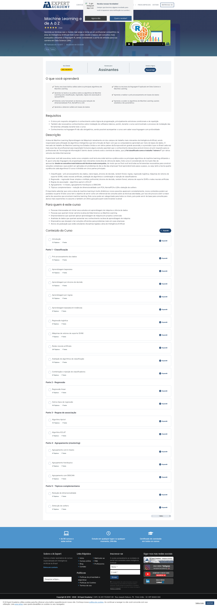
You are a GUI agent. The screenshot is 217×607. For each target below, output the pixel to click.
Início (82, 558)
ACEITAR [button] (210, 603)
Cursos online (85, 561)
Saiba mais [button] (200, 603)
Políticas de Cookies (88, 583)
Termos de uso (86, 585)
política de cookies (96, 602)
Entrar (156, 5)
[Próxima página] (170, 516)
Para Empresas (144, 5)
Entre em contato (51, 567)
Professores (99, 564)
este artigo (19, 604)
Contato (83, 567)
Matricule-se (167, 5)
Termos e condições (115, 588)
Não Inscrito (66, 69)
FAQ (96, 561)
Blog (81, 564)
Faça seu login (150, 70)
